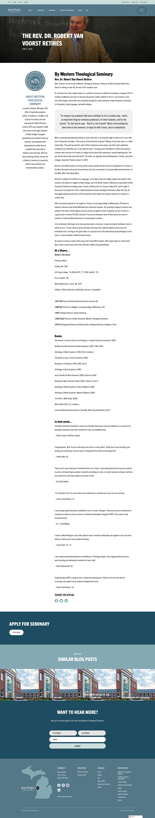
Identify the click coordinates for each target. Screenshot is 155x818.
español (26, 2)
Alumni (100, 787)
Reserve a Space (122, 791)
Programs (52, 10)
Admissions (40, 10)
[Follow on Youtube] (67, 785)
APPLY (9, 2)
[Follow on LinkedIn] (59, 790)
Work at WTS (101, 781)
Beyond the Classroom (66, 10)
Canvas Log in (135, 2)
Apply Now (16, 632)
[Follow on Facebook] (59, 785)
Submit (77, 746)
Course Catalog (122, 782)
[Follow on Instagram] (63, 785)
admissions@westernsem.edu (64, 796)
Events (80, 10)
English (132, 816)
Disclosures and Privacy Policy (127, 810)
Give (87, 10)
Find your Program (83, 772)
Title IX (120, 800)
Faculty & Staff (82, 775)
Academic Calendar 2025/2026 (123, 778)
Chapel (100, 775)
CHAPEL (20, 2)
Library (120, 788)
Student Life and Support (125, 785)
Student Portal (125, 2)
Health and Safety (123, 794)
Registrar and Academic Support (124, 773)
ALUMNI (14, 2)
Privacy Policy (122, 797)
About (30, 10)
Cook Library (143, 2)
